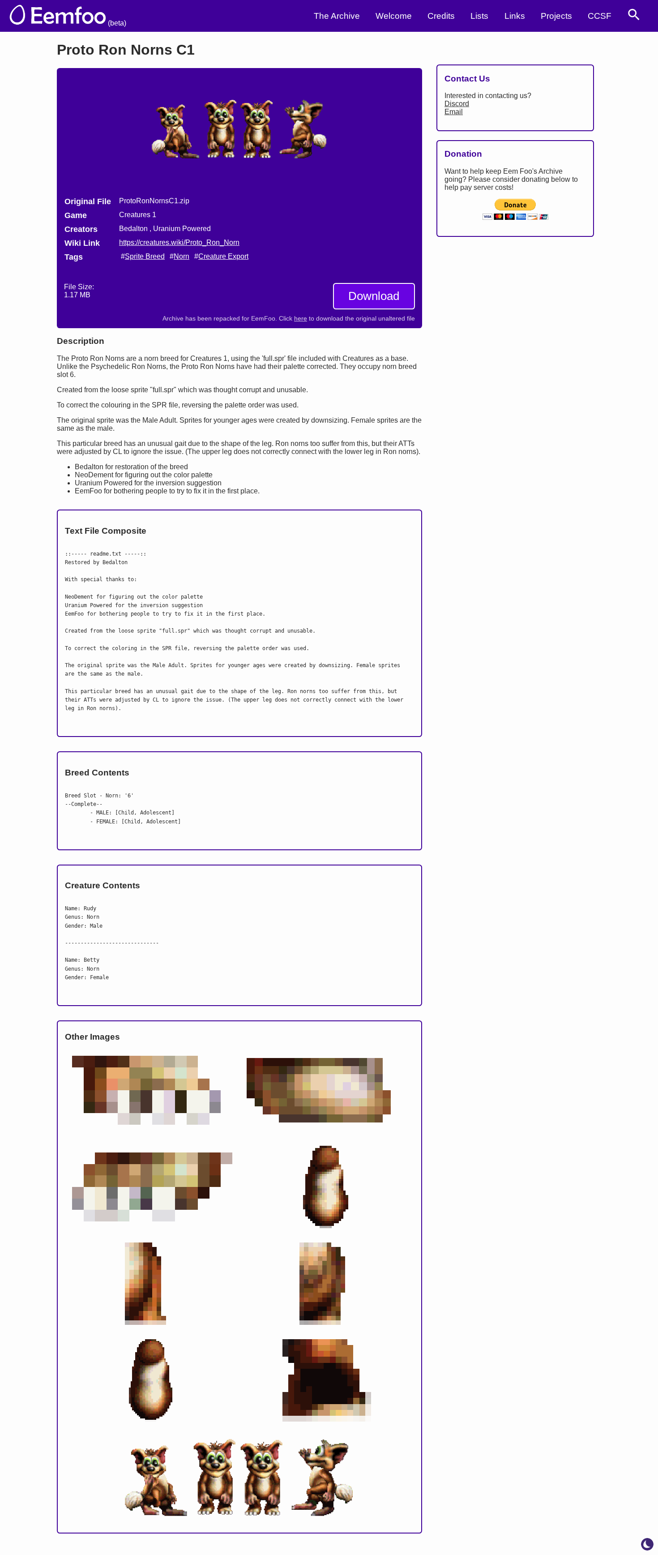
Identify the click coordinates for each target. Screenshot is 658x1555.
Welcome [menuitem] (394, 16)
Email (453, 112)
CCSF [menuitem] (599, 16)
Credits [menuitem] (441, 16)
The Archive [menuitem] (337, 16)
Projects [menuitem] (556, 16)
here (300, 318)
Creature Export (223, 256)
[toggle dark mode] (647, 1544)
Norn (181, 256)
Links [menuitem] (514, 16)
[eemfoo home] (64, 16)
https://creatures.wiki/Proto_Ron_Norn (179, 242)
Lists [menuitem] (479, 16)
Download (373, 296)
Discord (456, 103)
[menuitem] (634, 15)
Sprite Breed (145, 256)
